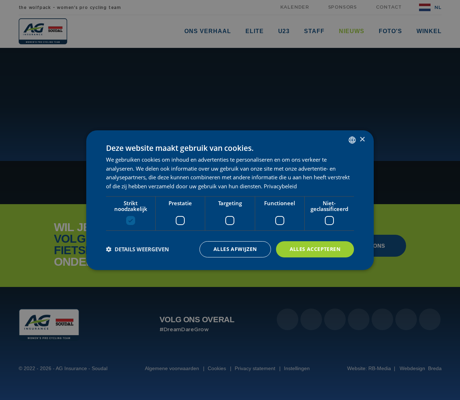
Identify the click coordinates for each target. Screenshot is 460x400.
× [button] (362, 139)
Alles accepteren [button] (315, 249)
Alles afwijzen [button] (235, 249)
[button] (137, 249)
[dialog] (230, 200)
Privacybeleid (280, 186)
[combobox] (352, 139)
